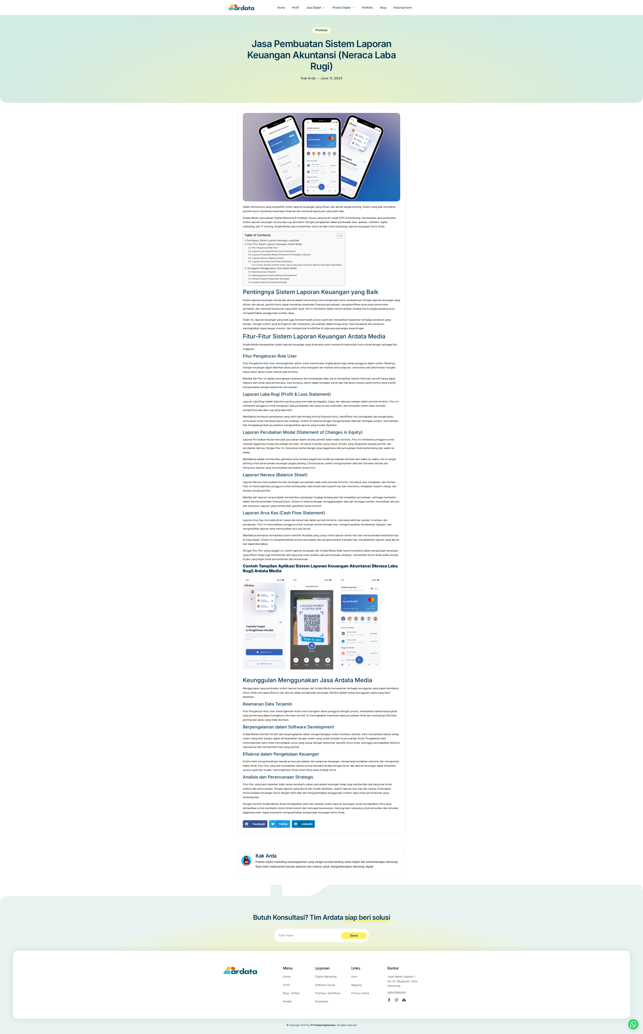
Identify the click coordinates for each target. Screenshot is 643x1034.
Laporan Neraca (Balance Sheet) (268, 258)
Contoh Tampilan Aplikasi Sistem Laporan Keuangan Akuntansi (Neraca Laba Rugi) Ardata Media (299, 265)
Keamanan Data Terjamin (264, 272)
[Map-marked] (404, 1000)
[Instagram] (396, 1000)
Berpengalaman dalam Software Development (274, 275)
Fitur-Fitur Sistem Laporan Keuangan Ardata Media (274, 244)
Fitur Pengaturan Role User (265, 247)
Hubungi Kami (403, 7)
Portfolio (367, 7)
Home (281, 7)
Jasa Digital (313, 7)
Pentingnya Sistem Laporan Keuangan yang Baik (273, 240)
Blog (383, 7)
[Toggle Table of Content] (338, 236)
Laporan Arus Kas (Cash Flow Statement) (272, 261)
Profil (295, 7)
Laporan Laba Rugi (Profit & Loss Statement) (274, 251)
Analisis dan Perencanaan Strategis (269, 282)
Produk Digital (341, 7)
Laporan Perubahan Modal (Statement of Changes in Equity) (281, 254)
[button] (255, 824)
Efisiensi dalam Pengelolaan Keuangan (270, 278)
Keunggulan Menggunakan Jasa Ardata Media (272, 268)
